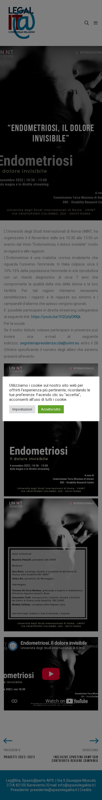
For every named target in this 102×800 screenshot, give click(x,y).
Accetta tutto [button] (51, 409)
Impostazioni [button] (22, 409)
